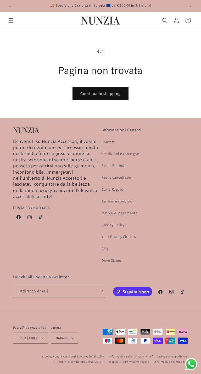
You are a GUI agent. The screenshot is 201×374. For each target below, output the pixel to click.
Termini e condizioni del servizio (79, 362)
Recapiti (112, 362)
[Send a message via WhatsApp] (191, 364)
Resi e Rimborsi (114, 165)
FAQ (105, 248)
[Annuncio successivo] (191, 6)
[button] (11, 20)
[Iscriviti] (101, 291)
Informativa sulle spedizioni (168, 356)
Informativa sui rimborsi (171, 362)
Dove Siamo (111, 260)
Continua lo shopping (100, 93)
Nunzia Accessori (64, 356)
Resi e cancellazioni (118, 177)
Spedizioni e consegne (120, 153)
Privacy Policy (113, 224)
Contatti (109, 142)
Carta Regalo (112, 189)
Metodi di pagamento (120, 213)
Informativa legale (136, 362)
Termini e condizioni (119, 201)
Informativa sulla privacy (126, 356)
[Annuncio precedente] (10, 6)
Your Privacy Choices (119, 236)
